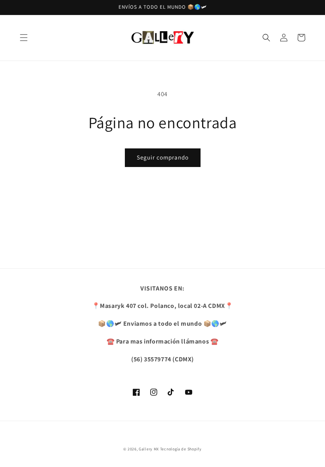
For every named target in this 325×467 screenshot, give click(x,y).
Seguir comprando (163, 157)
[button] (23, 37)
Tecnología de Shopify (181, 449)
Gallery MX (149, 449)
